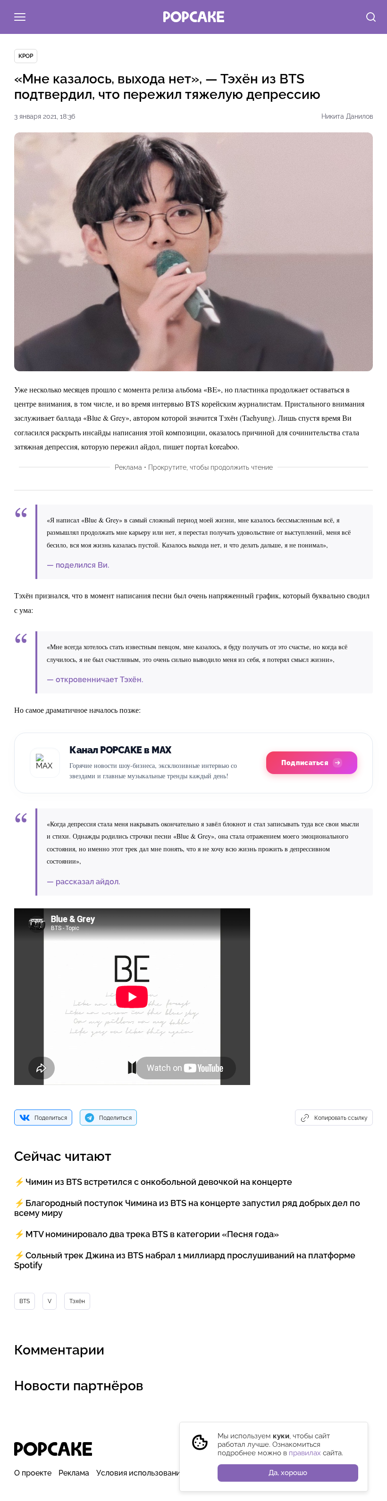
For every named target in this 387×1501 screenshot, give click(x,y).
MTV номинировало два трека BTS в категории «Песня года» (152, 1234)
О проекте (32, 1472)
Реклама (74, 1472)
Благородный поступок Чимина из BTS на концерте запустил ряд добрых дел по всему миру (187, 1208)
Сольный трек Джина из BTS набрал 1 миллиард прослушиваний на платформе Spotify (184, 1260)
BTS (24, 1301)
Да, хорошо (288, 1472)
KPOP (25, 56)
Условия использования (140, 1472)
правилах (305, 1453)
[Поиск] (371, 17)
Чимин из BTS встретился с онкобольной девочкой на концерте (158, 1182)
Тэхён (77, 1301)
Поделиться (50, 1118)
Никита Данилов (347, 116)
